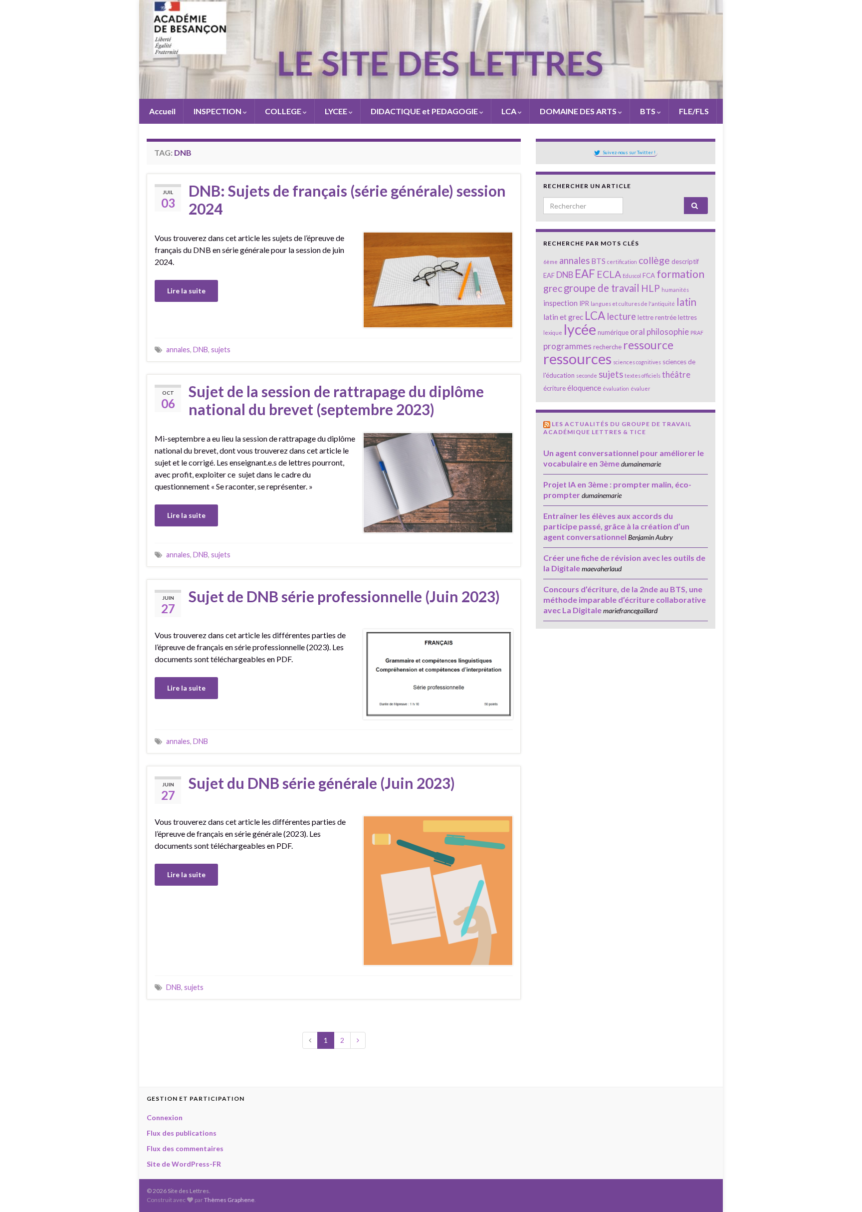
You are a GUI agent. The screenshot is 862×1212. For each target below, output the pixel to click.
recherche (607, 347)
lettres (687, 317)
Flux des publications (181, 1133)
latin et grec (563, 316)
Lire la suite (186, 290)
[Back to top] (839, 1189)
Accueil (162, 111)
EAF (585, 273)
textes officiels (642, 375)
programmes (567, 346)
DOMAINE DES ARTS (578, 111)
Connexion (165, 1117)
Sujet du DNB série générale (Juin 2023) (322, 783)
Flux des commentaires (185, 1148)
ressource (648, 345)
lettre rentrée (657, 317)
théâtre (676, 374)
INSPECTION (217, 111)
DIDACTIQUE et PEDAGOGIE (424, 111)
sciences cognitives (637, 362)
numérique (613, 332)
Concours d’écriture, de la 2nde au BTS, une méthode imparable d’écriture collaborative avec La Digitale (624, 599)
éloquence (584, 387)
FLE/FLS (693, 111)
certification (622, 261)
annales (178, 349)
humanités (675, 289)
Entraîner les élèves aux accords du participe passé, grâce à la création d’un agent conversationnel (616, 526)
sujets (220, 349)
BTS (648, 111)
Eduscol (632, 275)
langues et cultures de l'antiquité (633, 303)
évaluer (640, 388)
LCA (509, 111)
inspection (560, 302)
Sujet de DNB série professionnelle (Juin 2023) (344, 596)
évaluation (616, 388)
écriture (554, 388)
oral (637, 331)
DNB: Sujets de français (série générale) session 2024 (347, 200)
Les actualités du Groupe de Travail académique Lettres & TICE (617, 428)
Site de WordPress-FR (184, 1164)
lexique (552, 332)
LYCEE (336, 111)
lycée (580, 329)
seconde (586, 375)
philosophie (667, 331)
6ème (550, 261)
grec (552, 288)
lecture (621, 316)
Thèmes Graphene (229, 1200)
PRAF (696, 332)
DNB (200, 349)
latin (686, 302)
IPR (584, 303)
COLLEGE (283, 111)
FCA (649, 275)
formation (680, 273)
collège (654, 260)
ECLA (609, 274)
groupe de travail (602, 288)
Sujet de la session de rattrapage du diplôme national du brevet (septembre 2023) (336, 400)
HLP (650, 288)
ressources (577, 358)
